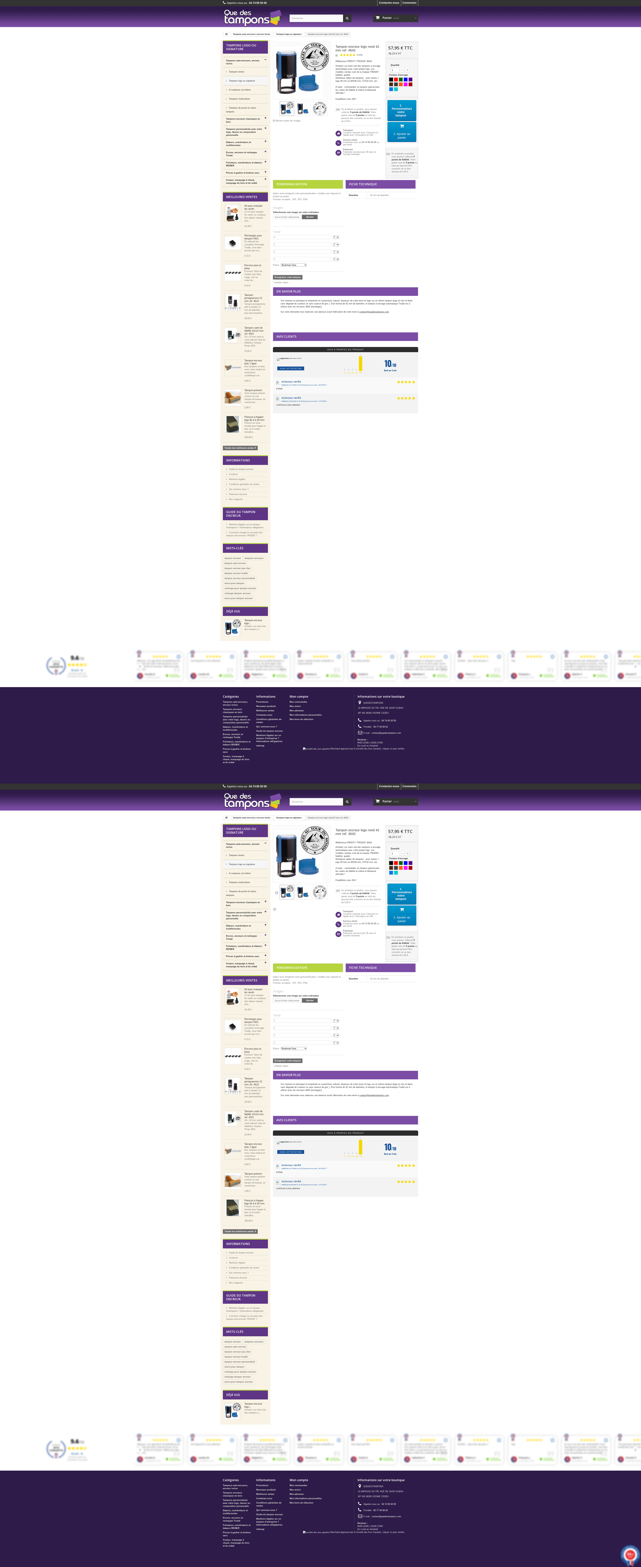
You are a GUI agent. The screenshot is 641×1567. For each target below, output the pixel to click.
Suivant (274, 909)
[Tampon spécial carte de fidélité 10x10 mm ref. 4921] (233, 335)
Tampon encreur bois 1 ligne (253, 362)
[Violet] (410, 79)
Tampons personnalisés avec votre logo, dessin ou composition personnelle (244, 132)
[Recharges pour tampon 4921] (233, 243)
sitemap (260, 745)
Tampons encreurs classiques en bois (243, 120)
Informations (238, 460)
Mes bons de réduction (301, 719)
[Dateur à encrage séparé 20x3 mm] (233, 213)
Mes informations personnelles (306, 715)
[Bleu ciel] (391, 89)
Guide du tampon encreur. (241, 469)
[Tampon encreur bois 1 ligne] (233, 368)
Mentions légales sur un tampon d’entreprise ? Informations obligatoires (269, 738)
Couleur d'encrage (398, 75)
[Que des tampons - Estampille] (254, 18)
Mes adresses (297, 710)
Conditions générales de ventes (243, 484)
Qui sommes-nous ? (238, 489)
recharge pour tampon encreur (240, 588)
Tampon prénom (253, 390)
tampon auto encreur (235, 563)
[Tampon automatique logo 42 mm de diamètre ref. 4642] (303, 108)
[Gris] (396, 84)
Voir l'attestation (290, 368)
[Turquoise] (396, 89)
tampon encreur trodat (236, 573)
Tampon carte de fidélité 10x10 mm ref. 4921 (254, 330)
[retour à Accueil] (226, 34)
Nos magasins (235, 499)
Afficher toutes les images (288, 120)
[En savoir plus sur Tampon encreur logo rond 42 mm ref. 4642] (233, 627)
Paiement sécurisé (237, 494)
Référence (341, 61)
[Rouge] (396, 79)
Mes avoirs (295, 706)
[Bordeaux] (410, 84)
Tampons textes (236, 71)
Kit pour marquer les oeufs (253, 207)
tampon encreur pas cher (237, 568)
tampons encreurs (254, 558)
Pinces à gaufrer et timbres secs (242, 173)
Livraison (233, 474)
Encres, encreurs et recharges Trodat (241, 154)
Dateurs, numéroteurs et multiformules (238, 144)
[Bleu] (405, 79)
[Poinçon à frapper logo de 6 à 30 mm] (233, 424)
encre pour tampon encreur (239, 598)
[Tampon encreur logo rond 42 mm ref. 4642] (287, 108)
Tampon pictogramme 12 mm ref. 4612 (253, 298)
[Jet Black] (391, 79)
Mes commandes (298, 702)
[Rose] (405, 84)
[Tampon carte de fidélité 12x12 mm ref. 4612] (233, 302)
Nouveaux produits (266, 706)
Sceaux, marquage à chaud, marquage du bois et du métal (241, 181)
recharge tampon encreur (238, 593)
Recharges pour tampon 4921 (253, 237)
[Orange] (401, 84)
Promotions (262, 702)
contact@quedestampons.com (374, 312)
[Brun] (391, 84)
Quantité (395, 65)
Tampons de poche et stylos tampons (241, 110)
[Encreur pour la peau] (233, 272)
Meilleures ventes (241, 197)
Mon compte (299, 696)
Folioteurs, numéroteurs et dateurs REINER (244, 164)
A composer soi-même (239, 90)
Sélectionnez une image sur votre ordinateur (296, 212)
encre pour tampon (234, 583)
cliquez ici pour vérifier (393, 749)
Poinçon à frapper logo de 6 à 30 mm (254, 418)
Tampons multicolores (239, 99)
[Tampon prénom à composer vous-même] (233, 397)
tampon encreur (233, 558)
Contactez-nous (389, 2)
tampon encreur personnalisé (240, 578)
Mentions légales (236, 479)
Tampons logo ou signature (289, 34)
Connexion (409, 2)
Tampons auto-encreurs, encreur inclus (251, 34)
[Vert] (401, 79)
